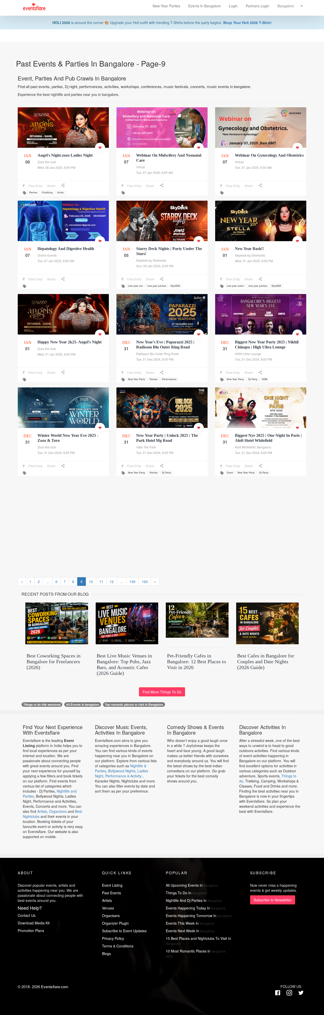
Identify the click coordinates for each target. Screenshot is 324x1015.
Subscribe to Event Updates (124, 930)
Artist (60, 192)
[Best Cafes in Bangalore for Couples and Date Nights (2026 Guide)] (267, 624)
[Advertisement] (169, 531)
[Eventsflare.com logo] (32, 6)
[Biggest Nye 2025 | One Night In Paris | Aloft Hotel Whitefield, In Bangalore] (260, 411)
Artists (42, 811)
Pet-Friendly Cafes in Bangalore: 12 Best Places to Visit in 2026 (196, 661)
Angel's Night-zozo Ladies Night (65, 155)
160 (145, 581)
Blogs (106, 953)
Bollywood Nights (121, 770)
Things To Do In (186, 892)
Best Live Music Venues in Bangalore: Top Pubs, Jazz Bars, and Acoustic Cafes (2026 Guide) (124, 664)
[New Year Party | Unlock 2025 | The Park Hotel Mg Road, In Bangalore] (162, 411)
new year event (235, 285)
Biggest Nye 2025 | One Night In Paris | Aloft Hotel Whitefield (268, 438)
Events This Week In (190, 923)
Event (230, 472)
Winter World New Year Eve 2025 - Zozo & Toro (67, 438)
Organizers (58, 811)
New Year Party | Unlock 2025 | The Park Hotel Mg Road (167, 438)
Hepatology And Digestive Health (65, 248)
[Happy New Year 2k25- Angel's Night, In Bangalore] (63, 317)
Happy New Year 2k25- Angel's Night (69, 342)
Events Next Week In (190, 930)
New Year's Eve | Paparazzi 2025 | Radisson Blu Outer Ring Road (165, 344)
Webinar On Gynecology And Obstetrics (269, 155)
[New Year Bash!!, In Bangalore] (260, 223)
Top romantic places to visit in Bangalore (134, 704)
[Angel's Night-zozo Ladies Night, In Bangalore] (63, 130)
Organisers (111, 915)
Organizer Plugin (115, 923)
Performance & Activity (124, 775)
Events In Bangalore (205, 5)
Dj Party (252, 379)
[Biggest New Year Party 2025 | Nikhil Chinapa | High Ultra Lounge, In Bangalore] (260, 319)
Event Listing (112, 885)
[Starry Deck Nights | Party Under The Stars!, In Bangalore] (162, 223)
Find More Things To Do (162, 691)
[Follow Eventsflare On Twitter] (301, 992)
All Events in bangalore (82, 704)
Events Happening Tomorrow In (199, 915)
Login (233, 5)
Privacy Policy (113, 938)
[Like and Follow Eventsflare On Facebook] (279, 992)
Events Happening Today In (196, 907)
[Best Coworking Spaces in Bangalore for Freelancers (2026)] (56, 624)
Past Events (111, 892)
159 (132, 581)
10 (91, 581)
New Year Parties (166, 5)
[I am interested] (100, 148)
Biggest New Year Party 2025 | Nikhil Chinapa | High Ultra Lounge (266, 344)
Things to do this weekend (41, 704)
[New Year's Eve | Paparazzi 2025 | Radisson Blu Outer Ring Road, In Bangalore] (162, 318)
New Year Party (136, 379)
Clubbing (47, 192)
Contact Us (26, 915)
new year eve (135, 285)
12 (112, 581)
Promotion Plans (31, 930)
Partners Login (257, 5)
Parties (33, 192)
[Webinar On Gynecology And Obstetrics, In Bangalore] (260, 145)
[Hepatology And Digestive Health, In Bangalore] (63, 223)
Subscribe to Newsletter (273, 899)
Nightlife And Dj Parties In (194, 900)
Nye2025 (175, 285)
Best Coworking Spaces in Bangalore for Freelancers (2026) (53, 661)
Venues (108, 907)
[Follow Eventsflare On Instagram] (289, 992)
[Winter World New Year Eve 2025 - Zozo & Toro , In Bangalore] (63, 410)
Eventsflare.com (54, 986)
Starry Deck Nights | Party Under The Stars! (169, 251)
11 (101, 581)
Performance (169, 379)
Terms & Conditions (117, 945)
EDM (264, 379)
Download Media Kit (34, 922)
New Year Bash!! (249, 248)
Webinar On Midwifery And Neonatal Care (168, 157)
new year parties (156, 285)
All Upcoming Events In (192, 885)
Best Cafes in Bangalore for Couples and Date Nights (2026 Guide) (265, 661)
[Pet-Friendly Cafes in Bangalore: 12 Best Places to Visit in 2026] (197, 624)
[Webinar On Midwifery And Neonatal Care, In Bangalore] (162, 130)
